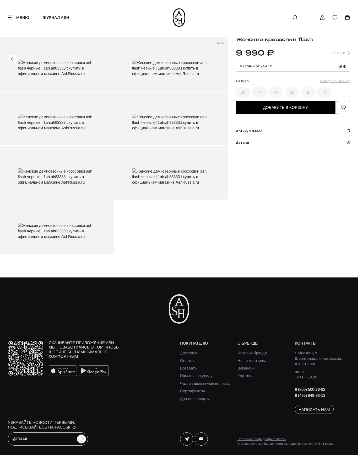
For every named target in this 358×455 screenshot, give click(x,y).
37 (259, 92)
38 (276, 92)
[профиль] (322, 17)
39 (292, 92)
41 (324, 92)
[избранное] (335, 17)
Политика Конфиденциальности (261, 439)
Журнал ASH (56, 17)
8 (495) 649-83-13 (310, 395)
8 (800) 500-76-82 (310, 389)
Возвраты (189, 368)
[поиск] (295, 17)
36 (243, 92)
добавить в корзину (285, 107)
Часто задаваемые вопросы (205, 383)
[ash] (179, 17)
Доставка (188, 353)
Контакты (245, 375)
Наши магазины (251, 360)
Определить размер (335, 81)
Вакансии (245, 368)
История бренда (252, 353)
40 (308, 92)
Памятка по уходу (196, 375)
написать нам (314, 409)
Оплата (187, 360)
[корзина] (347, 17)
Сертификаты (192, 391)
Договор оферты (195, 398)
